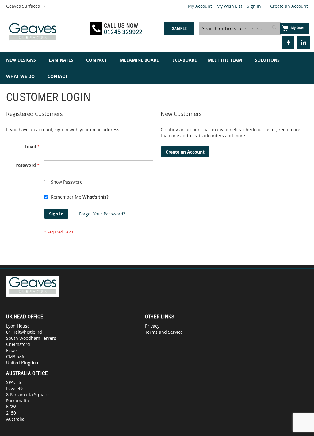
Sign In (254, 6)
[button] (27, 6)
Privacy (152, 326)
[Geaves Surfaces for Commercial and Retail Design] (45, 32)
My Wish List (229, 6)
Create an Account (289, 6)
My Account (200, 6)
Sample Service (179, 30)
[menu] (157, 68)
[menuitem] (22, 60)
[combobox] (240, 28)
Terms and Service (164, 332)
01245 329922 (123, 31)
